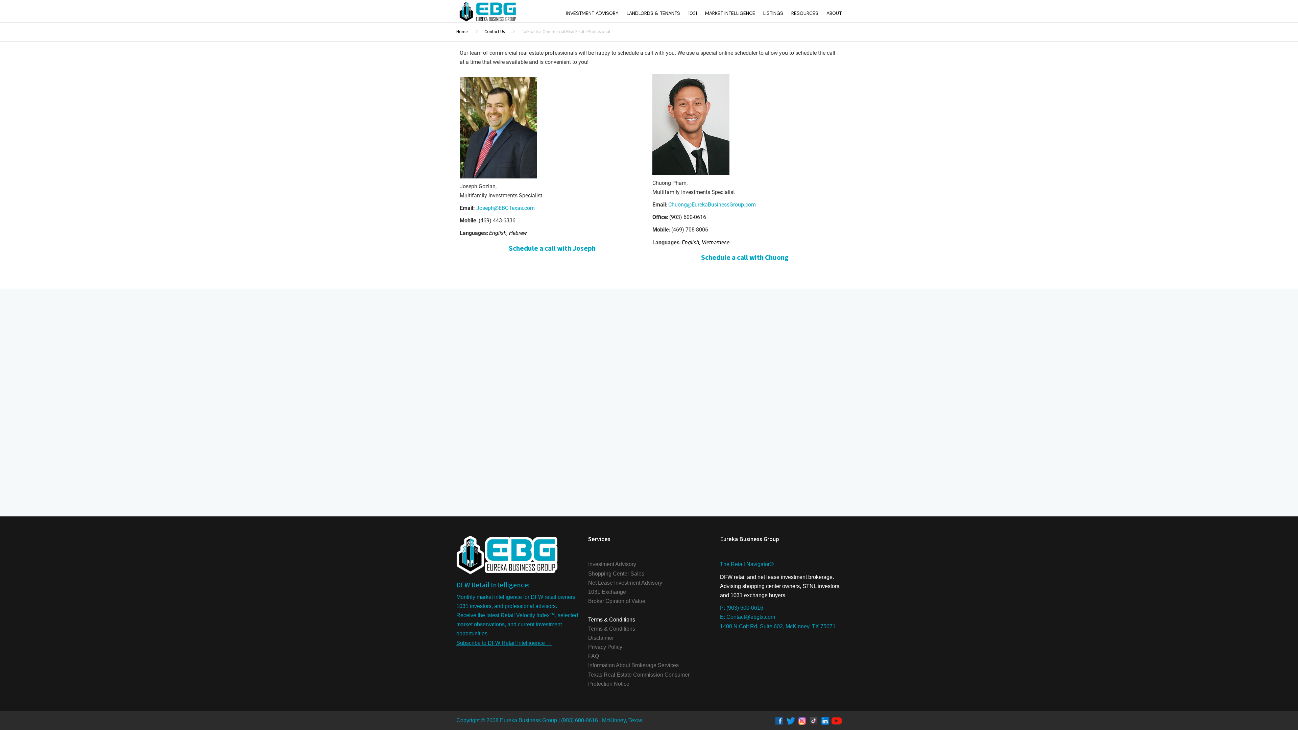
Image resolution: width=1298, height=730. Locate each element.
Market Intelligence (730, 13)
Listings (773, 13)
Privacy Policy (605, 647)
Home (461, 32)
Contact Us (494, 32)
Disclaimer (601, 638)
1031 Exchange (607, 592)
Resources (804, 13)
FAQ (593, 656)
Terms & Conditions (611, 629)
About (834, 13)
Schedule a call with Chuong (745, 257)
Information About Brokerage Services (633, 665)
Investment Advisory (592, 13)
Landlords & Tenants (653, 13)
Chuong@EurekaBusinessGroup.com (712, 204)
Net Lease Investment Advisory (625, 583)
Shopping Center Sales (616, 574)
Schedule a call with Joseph (552, 248)
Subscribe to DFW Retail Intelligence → (504, 643)
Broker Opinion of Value (616, 601)
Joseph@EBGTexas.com (505, 208)
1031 (692, 13)
